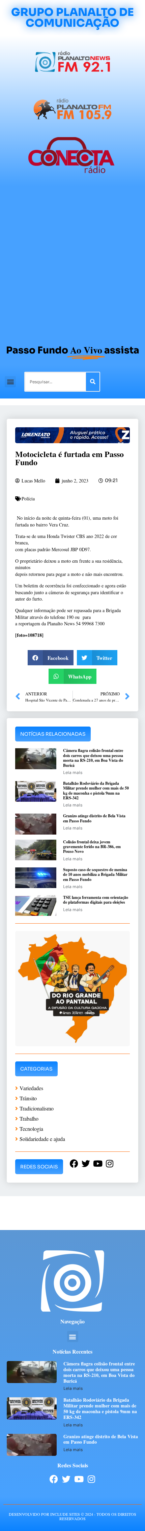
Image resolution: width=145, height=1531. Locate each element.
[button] (10, 381)
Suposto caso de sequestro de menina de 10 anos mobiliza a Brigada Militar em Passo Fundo (95, 874)
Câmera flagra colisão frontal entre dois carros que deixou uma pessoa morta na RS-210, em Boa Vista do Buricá (93, 758)
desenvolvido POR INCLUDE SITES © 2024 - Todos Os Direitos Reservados (72, 1516)
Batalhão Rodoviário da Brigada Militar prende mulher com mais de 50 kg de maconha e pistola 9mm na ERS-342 (96, 790)
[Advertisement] (72, 262)
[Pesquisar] (92, 381)
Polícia (28, 498)
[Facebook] (54, 1479)
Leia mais (72, 772)
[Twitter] (66, 1479)
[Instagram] (91, 1479)
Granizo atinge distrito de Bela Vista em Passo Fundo (94, 818)
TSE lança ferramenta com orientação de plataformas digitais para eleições (95, 899)
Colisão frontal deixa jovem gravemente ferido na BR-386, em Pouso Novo (92, 847)
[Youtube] (79, 1479)
